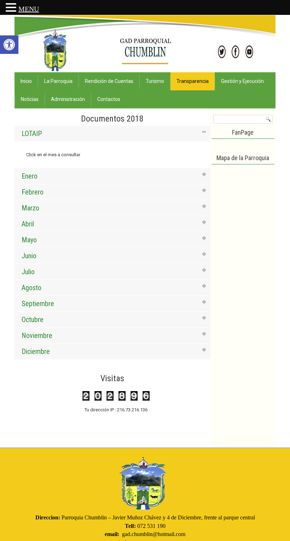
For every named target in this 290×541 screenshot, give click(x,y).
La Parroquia (58, 81)
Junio (29, 256)
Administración (68, 99)
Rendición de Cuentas (109, 81)
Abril (28, 224)
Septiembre (38, 303)
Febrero (33, 192)
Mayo (29, 240)
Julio (28, 271)
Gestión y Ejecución (242, 81)
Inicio (26, 81)
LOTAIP (32, 133)
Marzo (30, 208)
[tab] (112, 133)
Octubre (33, 319)
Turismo (155, 81)
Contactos (108, 99)
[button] (9, 44)
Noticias (30, 99)
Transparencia (192, 81)
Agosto (31, 287)
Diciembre (36, 351)
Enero (29, 176)
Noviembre (37, 335)
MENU (28, 9)
